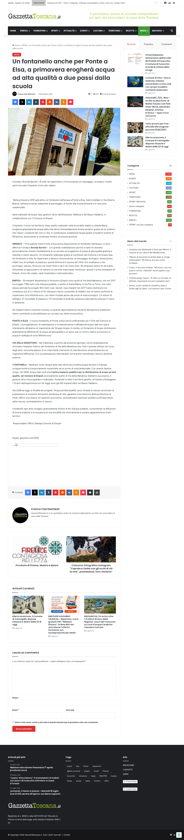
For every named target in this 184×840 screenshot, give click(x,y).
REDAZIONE (128, 765)
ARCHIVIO (157, 30)
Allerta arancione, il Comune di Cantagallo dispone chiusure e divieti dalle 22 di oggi (27, 620)
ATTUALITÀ (69, 30)
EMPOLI (24, 30)
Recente (131, 44)
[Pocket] (70, 102)
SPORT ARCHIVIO (137, 201)
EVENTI (84, 30)
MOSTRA (103, 776)
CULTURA (98, 30)
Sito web (70, 710)
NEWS (143, 30)
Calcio (85, 766)
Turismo (97, 781)
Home (17, 45)
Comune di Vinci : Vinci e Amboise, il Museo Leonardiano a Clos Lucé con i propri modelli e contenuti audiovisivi (97, 3)
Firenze (106, 771)
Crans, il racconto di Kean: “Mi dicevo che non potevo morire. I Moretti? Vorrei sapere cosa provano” (150, 270)
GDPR (125, 774)
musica (114, 776)
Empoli (87, 771)
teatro (87, 781)
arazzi (69, 766)
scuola (78, 781)
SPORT (54, 30)
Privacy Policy (131, 781)
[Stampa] (97, 492)
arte (77, 766)
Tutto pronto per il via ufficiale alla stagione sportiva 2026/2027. (157, 126)
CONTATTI (128, 770)
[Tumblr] (36, 102)
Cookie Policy (131, 789)
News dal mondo (137, 241)
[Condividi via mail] (90, 492)
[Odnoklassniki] (63, 102)
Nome (15, 698)
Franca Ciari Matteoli (26, 94)
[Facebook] (15, 102)
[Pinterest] (43, 102)
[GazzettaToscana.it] (34, 16)
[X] (22, 102)
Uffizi (106, 781)
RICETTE (130, 30)
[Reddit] (50, 102)
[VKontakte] (57, 102)
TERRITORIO (114, 30)
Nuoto (69, 781)
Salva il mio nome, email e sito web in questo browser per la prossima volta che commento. (56, 722)
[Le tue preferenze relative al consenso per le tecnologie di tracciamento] (179, 835)
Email (15, 710)
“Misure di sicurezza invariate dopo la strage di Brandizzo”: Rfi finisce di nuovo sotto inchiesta (149, 260)
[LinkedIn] (29, 102)
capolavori (96, 766)
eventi (96, 771)
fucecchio (71, 776)
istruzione (83, 776)
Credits (67, 835)
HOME (13, 30)
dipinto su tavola (73, 771)
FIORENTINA (39, 30)
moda (93, 776)
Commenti (166, 44)
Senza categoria (136, 206)
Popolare (148, 44)
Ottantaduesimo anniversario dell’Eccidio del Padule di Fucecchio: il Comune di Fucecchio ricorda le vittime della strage (158, 62)
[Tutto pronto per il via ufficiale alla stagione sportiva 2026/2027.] (135, 127)
